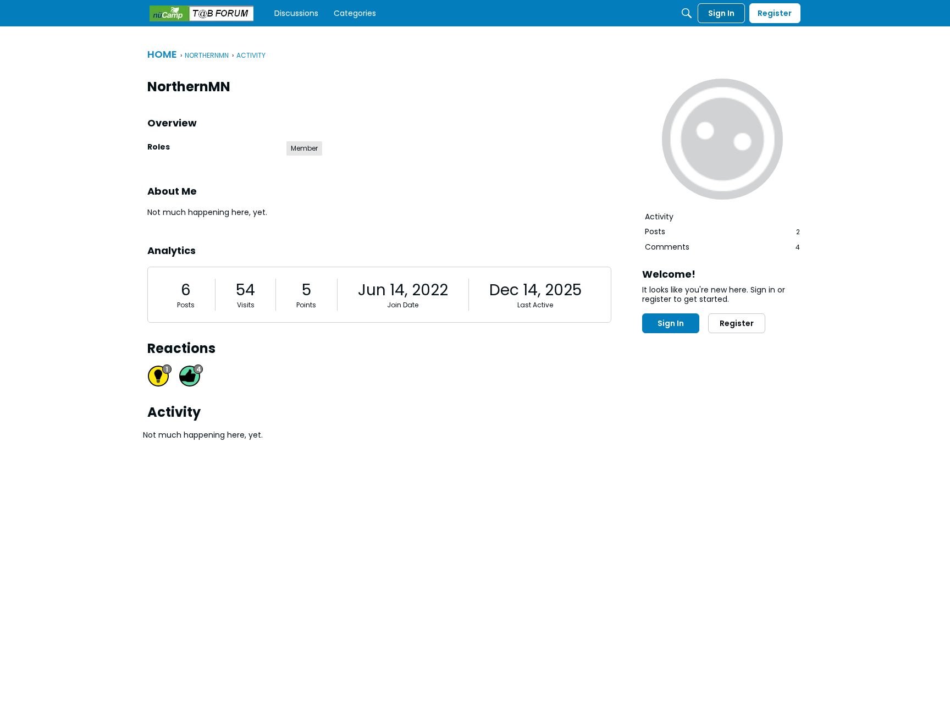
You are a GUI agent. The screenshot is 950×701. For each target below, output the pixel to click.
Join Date (402, 305)
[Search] (687, 13)
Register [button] (737, 323)
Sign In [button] (671, 323)
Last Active (535, 305)
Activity (659, 216)
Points (306, 305)
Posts (186, 305)
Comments (722, 246)
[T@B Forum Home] (201, 13)
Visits (246, 305)
